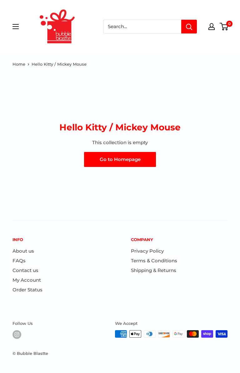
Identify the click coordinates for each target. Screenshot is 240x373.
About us (23, 251)
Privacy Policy (147, 251)
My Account (26, 280)
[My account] (211, 26)
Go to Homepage (120, 159)
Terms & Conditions (154, 261)
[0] (224, 26)
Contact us (25, 270)
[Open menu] (15, 26)
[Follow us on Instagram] (16, 334)
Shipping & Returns (153, 270)
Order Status (27, 290)
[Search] (189, 26)
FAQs (19, 261)
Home (18, 64)
